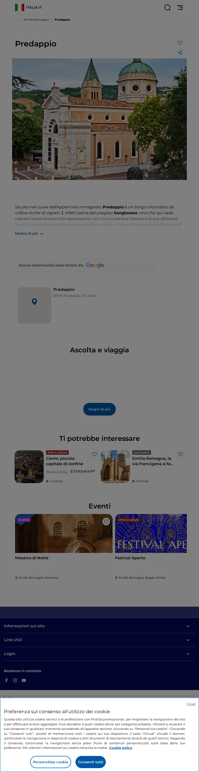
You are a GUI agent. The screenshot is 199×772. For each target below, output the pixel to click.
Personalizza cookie (50, 762)
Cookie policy (120, 748)
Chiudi (191, 704)
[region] (99, 735)
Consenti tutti (90, 762)
